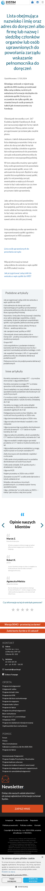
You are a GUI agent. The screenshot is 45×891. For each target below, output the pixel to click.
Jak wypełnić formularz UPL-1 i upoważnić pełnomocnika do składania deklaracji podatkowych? (21, 355)
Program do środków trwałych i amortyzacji (18, 765)
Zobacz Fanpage (11, 674)
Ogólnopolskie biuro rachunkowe (14, 726)
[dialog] (22, 873)
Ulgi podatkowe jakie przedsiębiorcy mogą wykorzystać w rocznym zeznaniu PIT (21, 449)
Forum (4, 738)
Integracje (9, 820)
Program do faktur (9, 707)
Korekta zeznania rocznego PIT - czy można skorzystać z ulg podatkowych (22, 379)
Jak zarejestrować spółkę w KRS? (17, 331)
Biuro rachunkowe (9, 714)
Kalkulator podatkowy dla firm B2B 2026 (17, 747)
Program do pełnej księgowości (14, 711)
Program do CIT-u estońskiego (14, 717)
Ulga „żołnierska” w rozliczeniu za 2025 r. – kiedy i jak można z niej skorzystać (21, 491)
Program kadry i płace (10, 704)
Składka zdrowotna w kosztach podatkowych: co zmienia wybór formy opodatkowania (20, 484)
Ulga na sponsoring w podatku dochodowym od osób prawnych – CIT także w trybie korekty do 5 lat (22, 429)
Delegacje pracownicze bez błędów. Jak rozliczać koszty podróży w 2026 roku (20, 414)
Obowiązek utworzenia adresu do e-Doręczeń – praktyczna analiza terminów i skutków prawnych (21, 336)
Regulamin (34, 820)
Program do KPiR (8, 695)
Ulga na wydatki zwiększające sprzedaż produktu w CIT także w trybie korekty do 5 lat (22, 442)
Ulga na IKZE (9, 470)
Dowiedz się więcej (8, 872)
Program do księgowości (11, 686)
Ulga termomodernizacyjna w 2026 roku (20, 418)
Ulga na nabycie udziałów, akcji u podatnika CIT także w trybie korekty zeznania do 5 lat (22, 436)
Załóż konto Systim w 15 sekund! (23, 630)
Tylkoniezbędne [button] (11, 880)
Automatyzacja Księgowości (12, 756)
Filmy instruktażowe (9, 744)
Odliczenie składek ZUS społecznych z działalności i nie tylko (19, 466)
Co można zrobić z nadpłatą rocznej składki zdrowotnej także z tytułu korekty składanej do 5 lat (22, 399)
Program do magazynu (10, 701)
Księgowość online (9, 689)
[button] (22, 875)
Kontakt (37, 825)
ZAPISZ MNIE (22, 808)
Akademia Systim (21, 820)
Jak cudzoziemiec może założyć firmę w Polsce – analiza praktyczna (20, 326)
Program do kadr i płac (10, 692)
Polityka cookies (26, 825)
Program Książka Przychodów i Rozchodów (18, 759)
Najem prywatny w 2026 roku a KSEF (19, 473)
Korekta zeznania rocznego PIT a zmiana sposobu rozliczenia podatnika (20, 385)
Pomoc (5, 741)
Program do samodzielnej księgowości (16, 771)
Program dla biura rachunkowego (14, 698)
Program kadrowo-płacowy (12, 762)
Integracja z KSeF (8, 720)
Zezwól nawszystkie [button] (33, 880)
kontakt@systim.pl (13, 669)
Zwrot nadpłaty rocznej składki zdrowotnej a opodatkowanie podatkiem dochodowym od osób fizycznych (22, 391)
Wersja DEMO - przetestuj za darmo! (22, 624)
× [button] (42, 857)
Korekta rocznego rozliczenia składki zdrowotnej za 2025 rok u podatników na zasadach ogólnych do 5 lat (20, 407)
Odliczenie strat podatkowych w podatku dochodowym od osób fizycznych (21, 460)
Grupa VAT (8, 342)
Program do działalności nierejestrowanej (17, 723)
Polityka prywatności (10, 825)
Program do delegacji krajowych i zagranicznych (19, 768)
